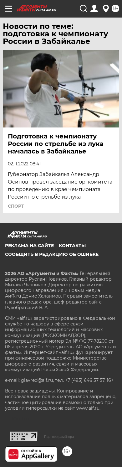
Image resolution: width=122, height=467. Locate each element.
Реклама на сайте (29, 245)
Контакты (72, 245)
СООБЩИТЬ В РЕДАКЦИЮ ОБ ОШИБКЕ (52, 254)
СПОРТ (16, 206)
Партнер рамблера (59, 436)
